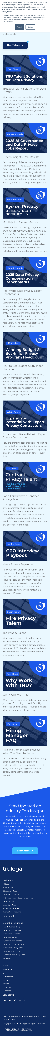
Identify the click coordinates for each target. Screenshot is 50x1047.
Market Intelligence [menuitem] (13, 923)
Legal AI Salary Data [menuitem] (11, 951)
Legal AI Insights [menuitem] (10, 937)
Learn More (23, 851)
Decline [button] (30, 27)
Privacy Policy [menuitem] (10, 1029)
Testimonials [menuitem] (8, 977)
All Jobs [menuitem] (6, 884)
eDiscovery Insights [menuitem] (11, 934)
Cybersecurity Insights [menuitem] (12, 941)
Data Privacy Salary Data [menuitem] (13, 944)
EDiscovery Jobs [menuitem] (10, 891)
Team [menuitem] (5, 973)
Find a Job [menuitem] (8, 880)
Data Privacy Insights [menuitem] (12, 930)
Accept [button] (19, 27)
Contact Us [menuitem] (8, 995)
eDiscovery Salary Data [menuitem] (13, 948)
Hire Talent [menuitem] (8, 916)
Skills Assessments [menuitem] (11, 908)
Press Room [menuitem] (8, 987)
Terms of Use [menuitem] (26, 1031)
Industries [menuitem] (7, 958)
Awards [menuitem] (6, 984)
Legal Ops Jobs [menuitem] (9, 905)
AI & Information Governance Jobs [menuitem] (18, 898)
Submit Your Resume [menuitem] (12, 912)
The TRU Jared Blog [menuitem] (11, 927)
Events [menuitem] (6, 965)
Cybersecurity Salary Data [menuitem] (14, 955)
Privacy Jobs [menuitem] (8, 887)
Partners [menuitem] (6, 980)
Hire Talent (13, 45)
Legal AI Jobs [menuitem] (8, 901)
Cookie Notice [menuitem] (24, 1029)
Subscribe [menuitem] (7, 991)
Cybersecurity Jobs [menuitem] (11, 894)
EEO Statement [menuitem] (11, 1031)
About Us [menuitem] (7, 969)
